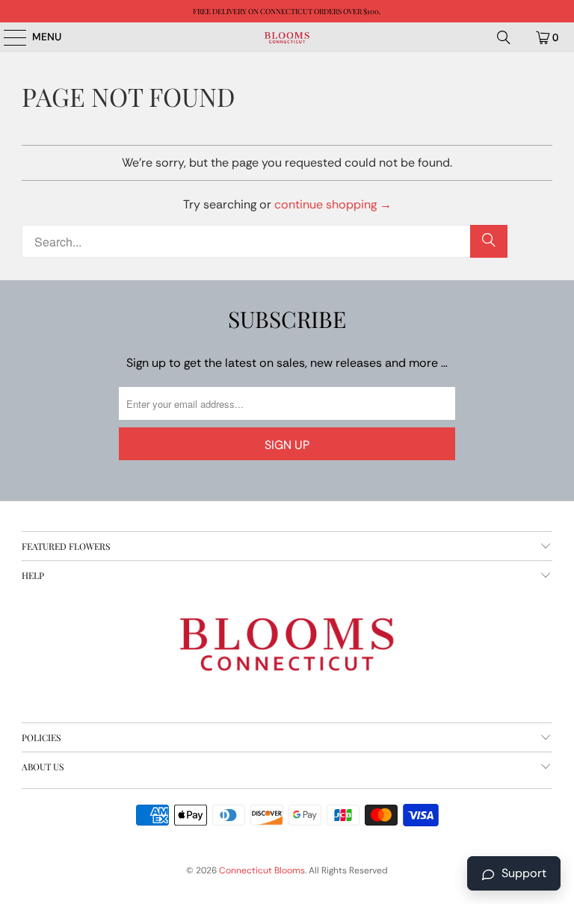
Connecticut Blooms (262, 870)
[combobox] (264, 241)
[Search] (504, 37)
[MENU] (8, 37)
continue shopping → (333, 204)
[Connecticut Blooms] (287, 37)
